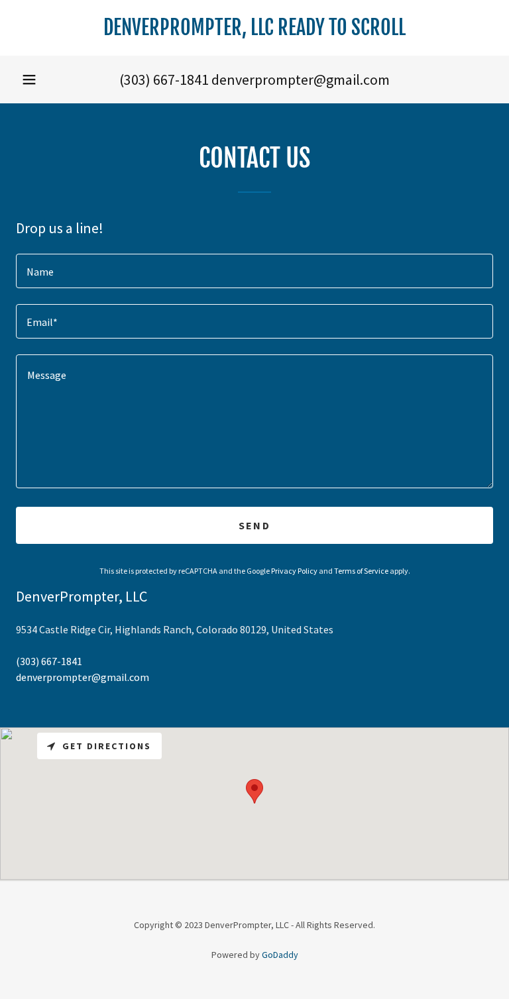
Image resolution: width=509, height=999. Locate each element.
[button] (29, 79)
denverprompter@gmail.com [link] (300, 79)
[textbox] (254, 271)
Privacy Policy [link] (294, 571)
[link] (254, 31)
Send (254, 525)
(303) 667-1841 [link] (164, 79)
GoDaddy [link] (280, 955)
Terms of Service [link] (361, 571)
